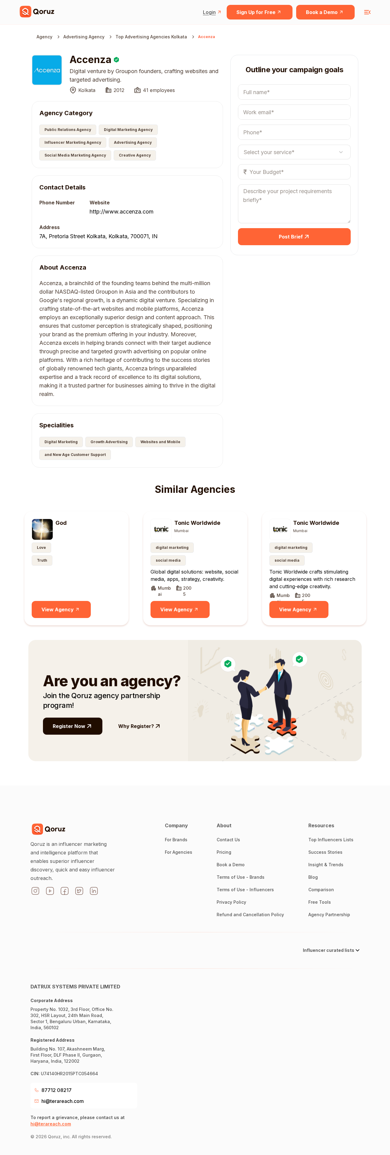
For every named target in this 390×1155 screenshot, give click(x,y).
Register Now (69, 726)
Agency (44, 36)
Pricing (224, 852)
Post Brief (291, 237)
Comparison (321, 889)
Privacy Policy (231, 902)
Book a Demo (322, 12)
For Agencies (178, 852)
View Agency (57, 609)
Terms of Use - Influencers (245, 889)
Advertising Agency (84, 36)
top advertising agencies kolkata (151, 36)
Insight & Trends (325, 864)
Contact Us (228, 839)
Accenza (206, 36)
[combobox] (244, 152)
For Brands (176, 839)
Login (209, 12)
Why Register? (136, 726)
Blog (313, 877)
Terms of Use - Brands (240, 877)
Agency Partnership (329, 914)
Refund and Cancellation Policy (250, 914)
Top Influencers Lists (330, 839)
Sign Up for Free (255, 12)
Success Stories (325, 852)
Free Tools (319, 902)
